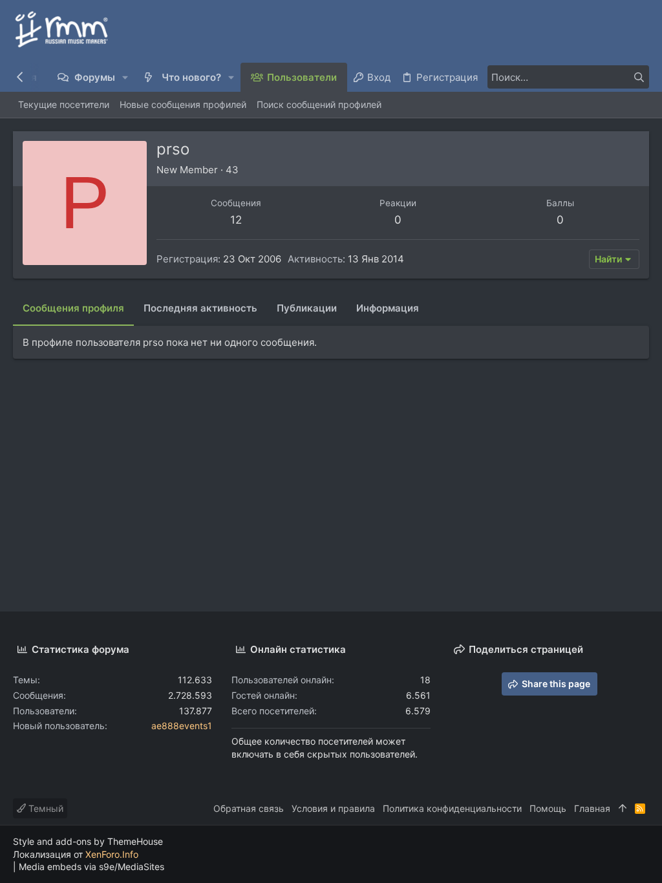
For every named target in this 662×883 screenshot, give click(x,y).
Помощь (547, 808)
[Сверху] (622, 808)
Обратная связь (248, 808)
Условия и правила (333, 808)
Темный (44, 808)
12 (236, 219)
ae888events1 (181, 725)
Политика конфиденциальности (452, 808)
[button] (125, 77)
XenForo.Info (111, 854)
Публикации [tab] (307, 308)
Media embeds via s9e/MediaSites (91, 866)
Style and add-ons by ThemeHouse (88, 841)
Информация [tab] (387, 308)
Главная (592, 808)
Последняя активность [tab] (200, 308)
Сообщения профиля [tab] (73, 308)
